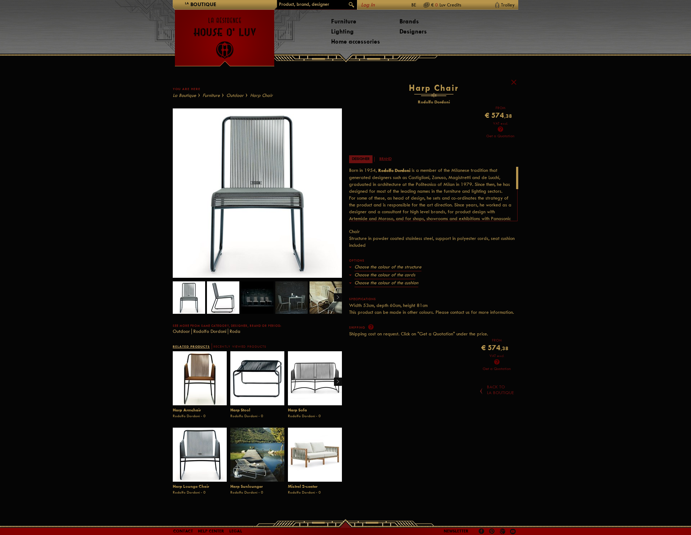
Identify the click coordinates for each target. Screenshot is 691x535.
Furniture (343, 21)
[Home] (224, 34)
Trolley (508, 5)
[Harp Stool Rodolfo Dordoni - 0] (257, 378)
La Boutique (184, 95)
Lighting (342, 31)
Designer (361, 158)
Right (335, 298)
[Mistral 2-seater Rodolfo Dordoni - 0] (315, 455)
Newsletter (456, 531)
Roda (235, 331)
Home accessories (355, 41)
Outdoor (235, 95)
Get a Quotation (500, 136)
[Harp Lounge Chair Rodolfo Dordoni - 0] (200, 455)
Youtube (513, 531)
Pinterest (492, 531)
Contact (183, 531)
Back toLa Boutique (500, 389)
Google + (503, 532)
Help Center (211, 531)
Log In (368, 5)
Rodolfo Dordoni (209, 331)
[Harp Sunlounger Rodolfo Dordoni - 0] (257, 455)
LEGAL (235, 531)
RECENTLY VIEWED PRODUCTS (239, 346)
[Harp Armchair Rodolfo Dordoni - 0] (200, 378)
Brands (409, 21)
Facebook (481, 531)
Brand (385, 158)
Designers (413, 31)
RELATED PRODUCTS (191, 346)
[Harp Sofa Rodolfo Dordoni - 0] (315, 378)
